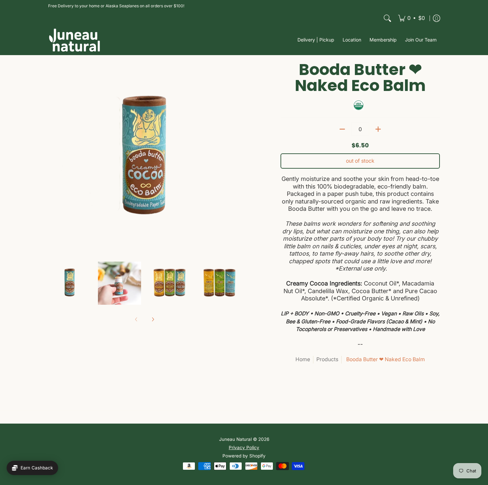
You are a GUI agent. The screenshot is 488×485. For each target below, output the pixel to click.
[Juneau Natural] (74, 40)
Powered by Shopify (244, 455)
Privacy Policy (244, 447)
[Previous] (52, 158)
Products (327, 359)
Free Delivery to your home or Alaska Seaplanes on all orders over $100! (116, 5)
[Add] (378, 129)
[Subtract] (342, 129)
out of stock (360, 161)
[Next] (236, 158)
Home (302, 359)
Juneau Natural (235, 439)
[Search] (387, 18)
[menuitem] (411, 18)
